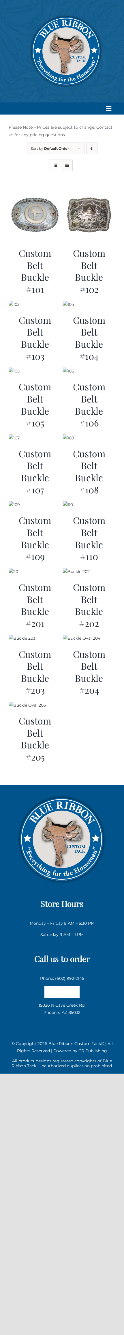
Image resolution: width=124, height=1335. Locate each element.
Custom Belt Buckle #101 (35, 271)
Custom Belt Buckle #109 (35, 538)
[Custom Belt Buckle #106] (68, 371)
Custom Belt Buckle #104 (89, 338)
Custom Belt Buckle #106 (89, 404)
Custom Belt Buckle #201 (35, 605)
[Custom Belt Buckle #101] (35, 192)
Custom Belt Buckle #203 (35, 672)
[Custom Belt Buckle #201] (14, 571)
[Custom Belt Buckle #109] (14, 504)
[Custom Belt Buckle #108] (68, 438)
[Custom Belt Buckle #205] (27, 705)
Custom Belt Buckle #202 (89, 605)
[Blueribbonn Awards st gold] (62, 793)
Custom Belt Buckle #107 (35, 471)
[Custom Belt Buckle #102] (89, 192)
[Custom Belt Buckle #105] (14, 371)
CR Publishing (92, 1050)
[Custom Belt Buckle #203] (22, 638)
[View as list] (66, 165)
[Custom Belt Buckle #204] (81, 638)
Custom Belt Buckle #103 (35, 338)
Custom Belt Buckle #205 (35, 738)
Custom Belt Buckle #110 (89, 538)
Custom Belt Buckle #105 (35, 404)
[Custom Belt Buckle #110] (68, 504)
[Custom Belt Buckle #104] (68, 304)
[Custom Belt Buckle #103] (14, 304)
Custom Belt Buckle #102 (89, 271)
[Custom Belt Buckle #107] (14, 438)
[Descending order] (91, 148)
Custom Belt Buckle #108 (89, 471)
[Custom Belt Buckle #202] (76, 571)
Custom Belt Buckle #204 (89, 672)
